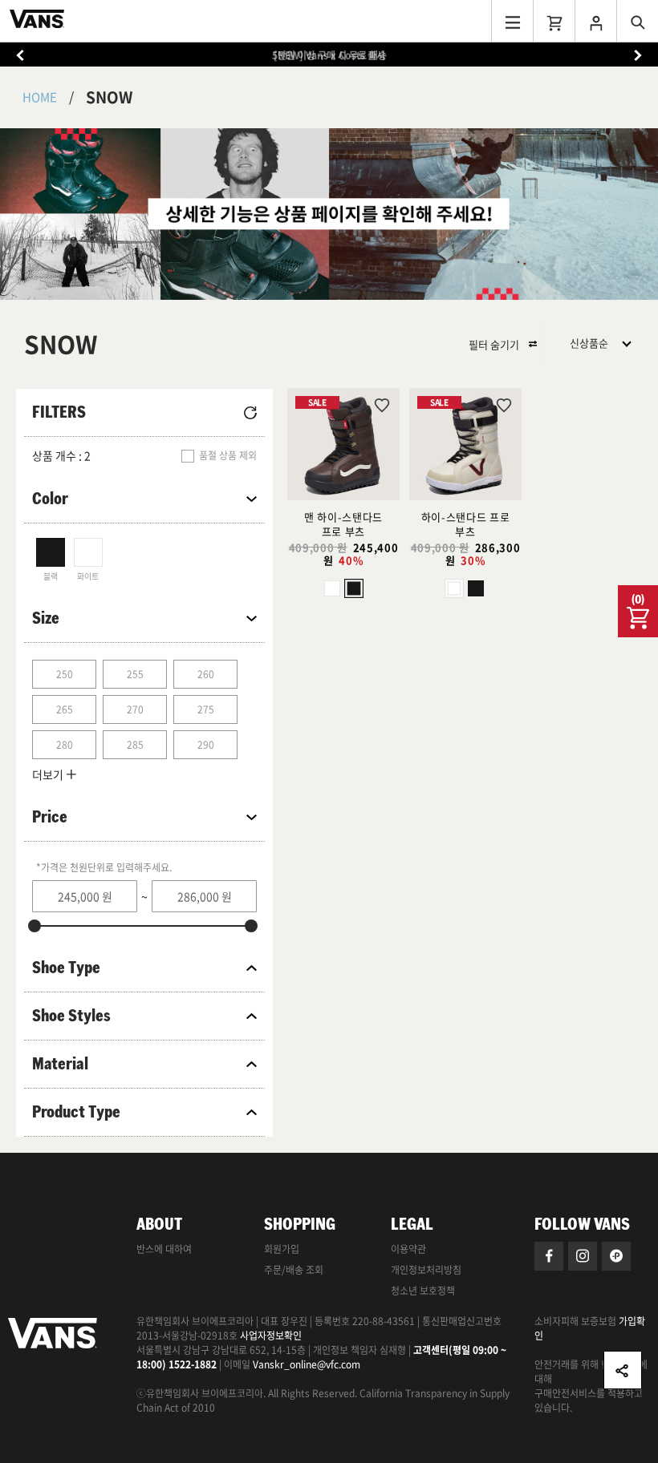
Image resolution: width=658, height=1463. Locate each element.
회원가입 (281, 1249)
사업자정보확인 (271, 1335)
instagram (582, 1256)
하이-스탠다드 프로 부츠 (465, 524)
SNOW (109, 97)
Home (39, 97)
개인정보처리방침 (426, 1270)
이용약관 (408, 1249)
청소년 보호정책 (423, 1290)
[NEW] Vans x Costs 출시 (329, 55)
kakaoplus (616, 1256)
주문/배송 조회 (293, 1270)
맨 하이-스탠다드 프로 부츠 (343, 524)
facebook (548, 1256)
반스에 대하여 (164, 1249)
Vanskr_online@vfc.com (306, 1364)
